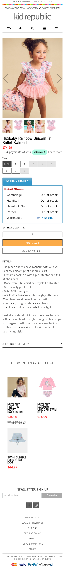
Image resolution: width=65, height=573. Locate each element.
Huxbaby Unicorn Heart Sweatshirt (16, 408)
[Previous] (5, 78)
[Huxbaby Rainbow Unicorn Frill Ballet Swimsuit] (32, 78)
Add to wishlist (32, 251)
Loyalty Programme (33, 522)
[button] (8, 28)
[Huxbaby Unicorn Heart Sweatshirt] (18, 387)
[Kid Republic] (32, 17)
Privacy (32, 538)
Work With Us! (32, 517)
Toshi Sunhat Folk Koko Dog (17, 460)
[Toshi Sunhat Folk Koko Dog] (18, 440)
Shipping (32, 528)
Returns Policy (32, 533)
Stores (32, 549)
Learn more (55, 152)
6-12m (7, 164)
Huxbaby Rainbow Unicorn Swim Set (47, 408)
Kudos (48, 558)
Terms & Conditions (32, 543)
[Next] (59, 78)
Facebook (29, 505)
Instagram (36, 505)
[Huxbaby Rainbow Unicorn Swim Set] (48, 387)
